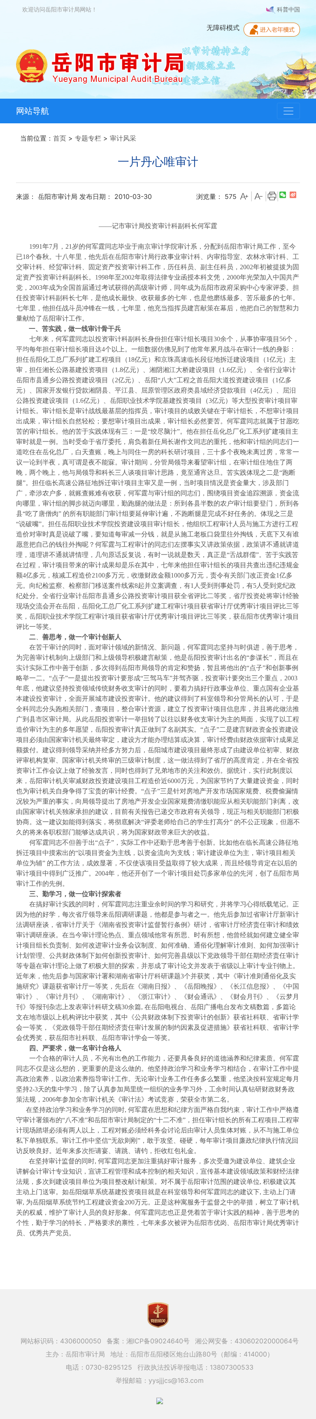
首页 (59, 138)
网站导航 (32, 111)
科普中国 (287, 9)
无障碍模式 (223, 27)
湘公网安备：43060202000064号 (247, 1341)
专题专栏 (88, 138)
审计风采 (123, 138)
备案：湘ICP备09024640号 (148, 1341)
